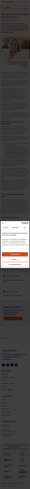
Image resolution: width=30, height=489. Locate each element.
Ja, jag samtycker (15, 254)
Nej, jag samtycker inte (15, 264)
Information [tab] (15, 227)
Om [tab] (25, 227)
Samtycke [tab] (5, 227)
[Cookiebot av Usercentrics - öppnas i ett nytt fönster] (21, 223)
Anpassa (14, 259)
